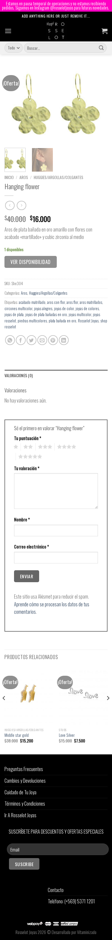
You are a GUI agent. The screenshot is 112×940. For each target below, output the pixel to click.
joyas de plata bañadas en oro (46, 314)
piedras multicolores (32, 321)
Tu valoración (26, 468)
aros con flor (56, 302)
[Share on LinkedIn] (64, 340)
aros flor (72, 302)
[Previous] (14, 105)
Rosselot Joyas (88, 321)
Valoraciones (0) (18, 375)
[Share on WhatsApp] (10, 340)
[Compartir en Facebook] (21, 340)
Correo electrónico (31, 546)
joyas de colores (87, 308)
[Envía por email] (42, 340)
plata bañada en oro (62, 321)
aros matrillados (91, 302)
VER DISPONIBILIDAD (30, 261)
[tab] (56, 376)
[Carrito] (105, 31)
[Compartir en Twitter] (31, 340)
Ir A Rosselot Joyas (20, 815)
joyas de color (64, 308)
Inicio (9, 177)
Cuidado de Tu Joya (20, 792)
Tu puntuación (27, 438)
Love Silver (67, 735)
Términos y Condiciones (24, 803)
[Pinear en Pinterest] (53, 340)
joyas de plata (14, 314)
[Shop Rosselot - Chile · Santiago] (56, 31)
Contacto (56, 890)
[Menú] (8, 31)
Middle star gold (16, 735)
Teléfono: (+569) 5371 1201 (71, 901)
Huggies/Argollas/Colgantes (58, 177)
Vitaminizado (86, 932)
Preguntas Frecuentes (23, 769)
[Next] (98, 105)
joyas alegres (43, 308)
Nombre (22, 519)
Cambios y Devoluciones (25, 780)
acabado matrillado (32, 302)
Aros (23, 177)
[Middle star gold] (28, 696)
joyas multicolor (80, 314)
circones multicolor (18, 308)
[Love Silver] (83, 696)
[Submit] (101, 48)
